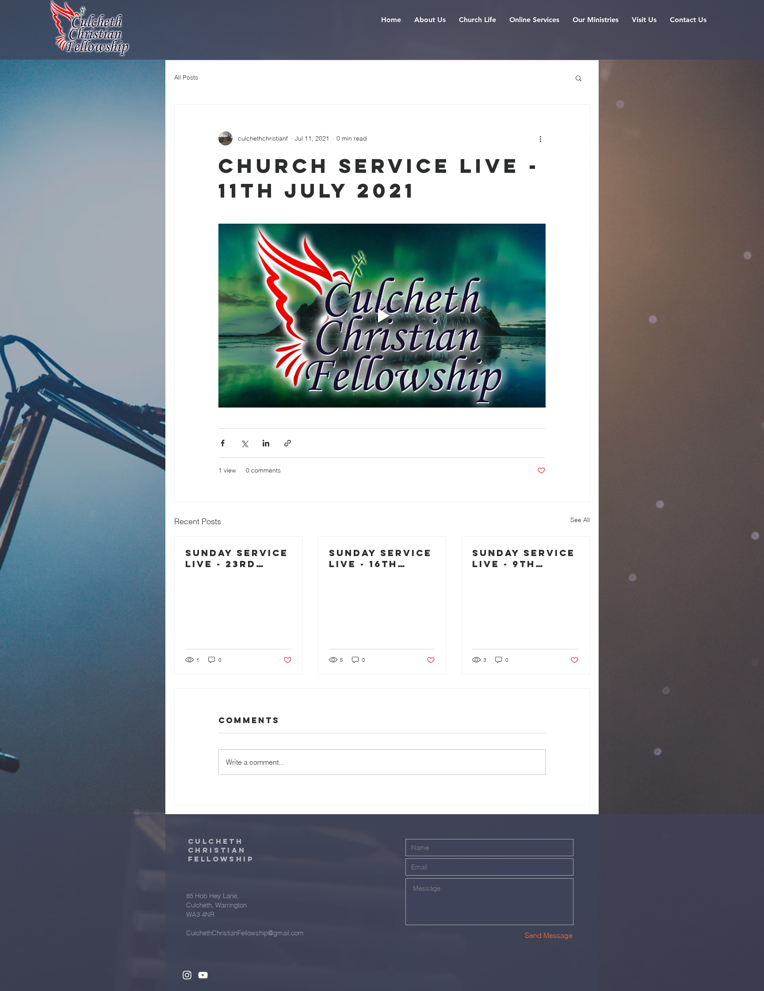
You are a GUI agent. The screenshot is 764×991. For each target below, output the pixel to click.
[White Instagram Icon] (187, 975)
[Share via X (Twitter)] (244, 443)
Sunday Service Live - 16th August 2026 (380, 558)
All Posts (186, 77)
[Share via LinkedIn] (266, 443)
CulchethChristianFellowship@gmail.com (245, 933)
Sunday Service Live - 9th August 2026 (523, 558)
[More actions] (540, 138)
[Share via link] (287, 443)
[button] (430, 20)
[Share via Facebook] (222, 443)
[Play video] (382, 316)
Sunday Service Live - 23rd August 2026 (236, 558)
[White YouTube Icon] (203, 975)
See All (580, 520)
